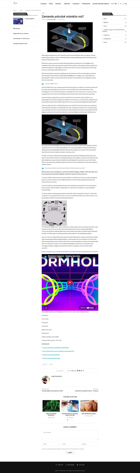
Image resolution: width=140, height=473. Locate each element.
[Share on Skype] (81, 370)
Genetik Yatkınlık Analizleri (101, 3)
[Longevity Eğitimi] (18, 21)
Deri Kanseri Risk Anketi (89, 413)
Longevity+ (76, 3)
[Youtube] (115, 3)
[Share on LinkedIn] (74, 370)
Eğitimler (67, 3)
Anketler (58, 3)
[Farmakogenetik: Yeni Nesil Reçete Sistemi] (70, 406)
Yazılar (51, 3)
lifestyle (45, 364)
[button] (70, 129)
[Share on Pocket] (79, 370)
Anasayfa (43, 3)
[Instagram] (113, 3)
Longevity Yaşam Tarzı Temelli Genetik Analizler (114, 30)
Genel (21, 10)
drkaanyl (83, 470)
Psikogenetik (86, 3)
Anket (115, 18)
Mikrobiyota (16, 28)
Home (14, 10)
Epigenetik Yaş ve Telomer (21, 33)
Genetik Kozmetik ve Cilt (20, 43)
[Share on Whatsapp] (75, 370)
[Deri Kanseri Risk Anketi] (89, 406)
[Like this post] (68, 370)
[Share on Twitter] (72, 370)
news (51, 364)
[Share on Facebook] (70, 370)
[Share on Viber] (83, 370)
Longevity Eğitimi (29, 18)
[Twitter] (112, 3)
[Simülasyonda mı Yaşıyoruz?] (51, 406)
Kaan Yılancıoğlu (51, 19)
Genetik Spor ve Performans (21, 38)
